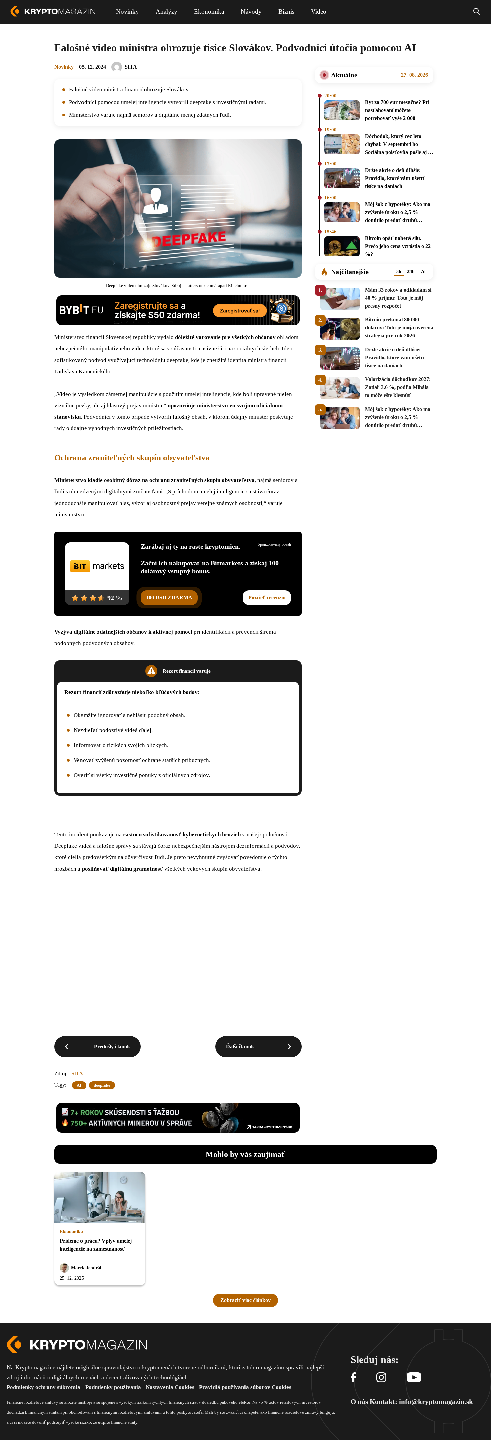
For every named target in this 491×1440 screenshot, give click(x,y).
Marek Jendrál (86, 1267)
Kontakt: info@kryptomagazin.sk (421, 1402)
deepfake (102, 1085)
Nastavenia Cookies (170, 1387)
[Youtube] (414, 1377)
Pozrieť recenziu (267, 597)
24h (411, 271)
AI (79, 1085)
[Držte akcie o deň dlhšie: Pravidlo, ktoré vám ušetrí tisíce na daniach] (342, 179)
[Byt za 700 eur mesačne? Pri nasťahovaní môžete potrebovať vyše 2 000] (342, 111)
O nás (359, 1402)
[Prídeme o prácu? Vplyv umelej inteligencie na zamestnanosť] (99, 1198)
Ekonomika (71, 1231)
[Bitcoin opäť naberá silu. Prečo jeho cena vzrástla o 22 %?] (342, 247)
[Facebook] (353, 1377)
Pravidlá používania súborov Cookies (245, 1387)
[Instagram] (381, 1377)
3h (398, 271)
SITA (131, 67)
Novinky (64, 67)
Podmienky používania (113, 1387)
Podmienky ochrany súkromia (43, 1387)
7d (423, 271)
